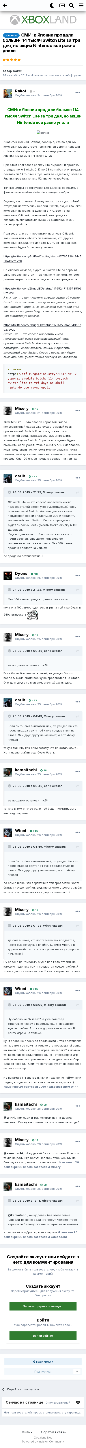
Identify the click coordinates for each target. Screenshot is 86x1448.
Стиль (26, 1432)
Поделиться (44, 1362)
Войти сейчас (43, 1335)
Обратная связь (53, 1432)
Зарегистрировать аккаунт (43, 1306)
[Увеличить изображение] (43, 132)
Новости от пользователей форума (56, 75)
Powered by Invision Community (43, 1441)
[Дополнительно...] (77, 92)
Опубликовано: (38, 95)
